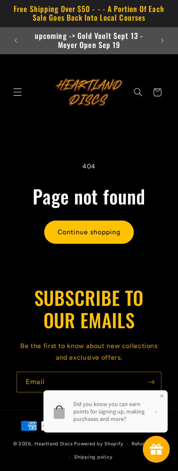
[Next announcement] (162, 40)
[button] (17, 92)
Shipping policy (93, 457)
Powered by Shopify (98, 444)
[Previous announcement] (16, 40)
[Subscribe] (151, 382)
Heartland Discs (53, 444)
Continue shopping (89, 232)
